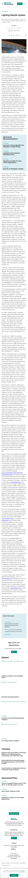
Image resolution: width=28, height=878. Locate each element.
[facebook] (9, 35)
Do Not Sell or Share (15, 863)
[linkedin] (11, 35)
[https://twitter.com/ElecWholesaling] (15, 849)
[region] (14, 873)
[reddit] (16, 35)
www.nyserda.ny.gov (8, 518)
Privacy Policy (23, 863)
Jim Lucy (14, 25)
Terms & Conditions (6, 865)
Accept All (14, 875)
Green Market (5, 11)
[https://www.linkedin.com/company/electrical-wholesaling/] (13, 849)
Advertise (8, 863)
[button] (3, 4)
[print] (25, 35)
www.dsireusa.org (16, 482)
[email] (18, 35)
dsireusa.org (5, 520)
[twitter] (14, 35)
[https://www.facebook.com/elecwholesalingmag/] (12, 849)
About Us (3, 863)
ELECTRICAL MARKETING (14, 855)
